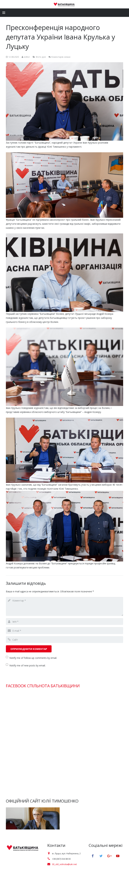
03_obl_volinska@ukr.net (64, 864)
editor (27, 56)
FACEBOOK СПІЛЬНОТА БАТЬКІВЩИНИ (43, 685)
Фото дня (41, 56)
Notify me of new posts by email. (27, 665)
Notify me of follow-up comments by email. (33, 657)
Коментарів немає (60, 56)
